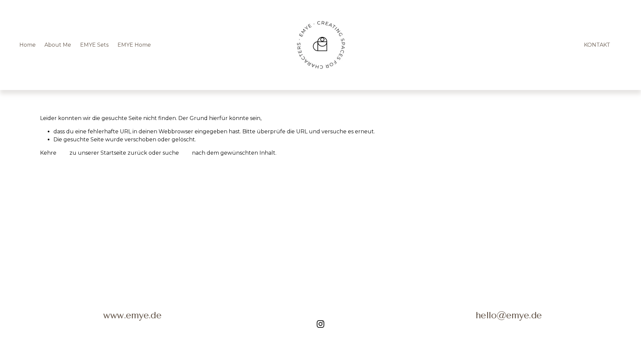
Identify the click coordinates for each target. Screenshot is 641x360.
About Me (57, 45)
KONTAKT (597, 45)
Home (27, 45)
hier (63, 153)
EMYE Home (134, 45)
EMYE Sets (94, 45)
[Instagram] (320, 324)
